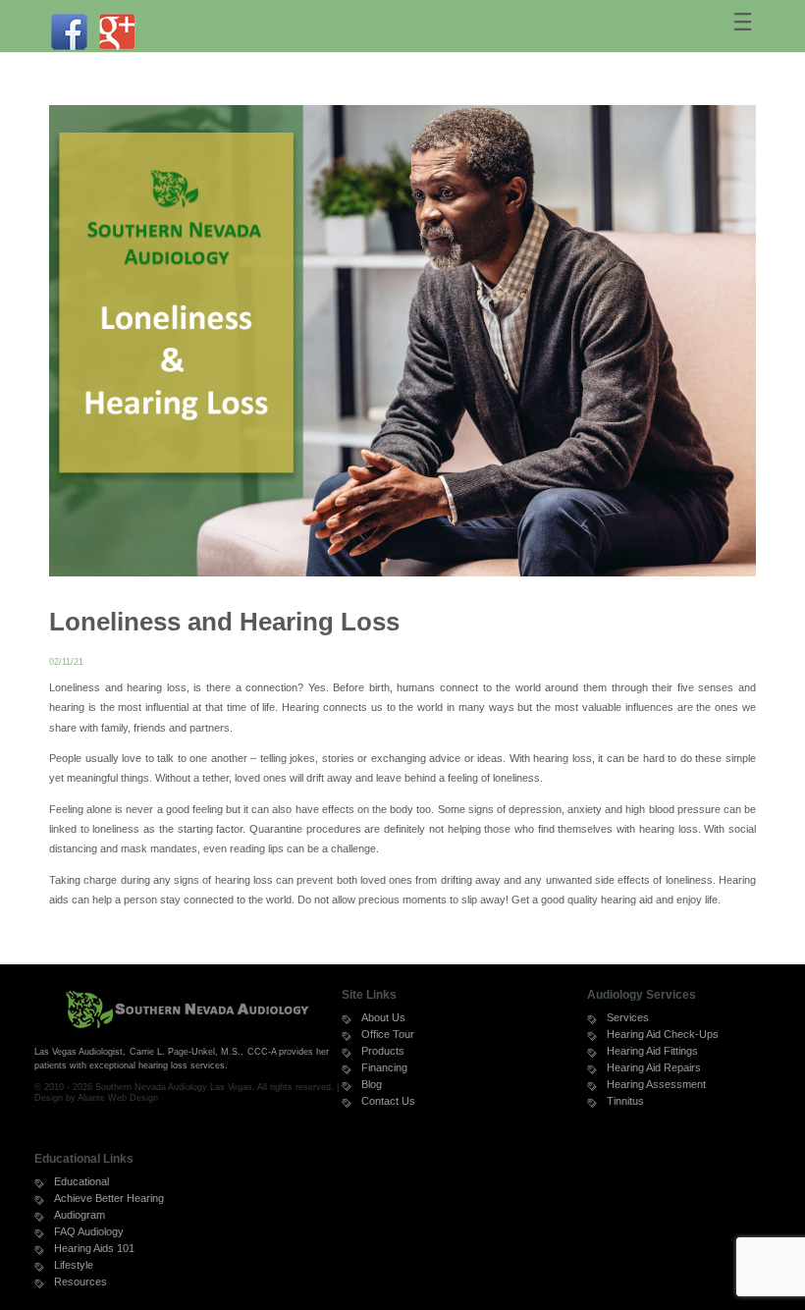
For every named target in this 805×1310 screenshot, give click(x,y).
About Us (383, 1017)
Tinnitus (625, 1101)
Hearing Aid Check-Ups (663, 1034)
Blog (371, 1084)
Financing (384, 1067)
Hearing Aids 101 (94, 1248)
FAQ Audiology (89, 1231)
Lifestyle (73, 1265)
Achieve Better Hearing (109, 1198)
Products (382, 1051)
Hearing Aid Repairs (654, 1067)
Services (628, 1017)
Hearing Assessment (656, 1084)
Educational (81, 1181)
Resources (80, 1281)
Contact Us (388, 1101)
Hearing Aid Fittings (652, 1051)
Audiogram (79, 1215)
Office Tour (387, 1034)
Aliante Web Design (118, 1097)
